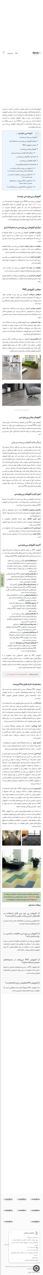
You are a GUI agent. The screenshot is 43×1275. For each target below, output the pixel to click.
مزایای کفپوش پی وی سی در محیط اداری (22, 142)
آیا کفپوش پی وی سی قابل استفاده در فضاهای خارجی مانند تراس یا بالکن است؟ (20, 170)
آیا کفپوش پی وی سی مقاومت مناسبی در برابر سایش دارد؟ (20, 176)
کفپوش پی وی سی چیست (28, 138)
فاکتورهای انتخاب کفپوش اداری (16, 675)
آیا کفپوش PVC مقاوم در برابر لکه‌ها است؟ (19, 188)
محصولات (10, 64)
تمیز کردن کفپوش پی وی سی (26, 157)
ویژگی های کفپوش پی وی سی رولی (22, 153)
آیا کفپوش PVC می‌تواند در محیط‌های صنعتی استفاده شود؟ (20, 182)
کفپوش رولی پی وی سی (28, 150)
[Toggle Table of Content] (36, 134)
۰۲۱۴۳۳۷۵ (31, 897)
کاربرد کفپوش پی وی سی (28, 161)
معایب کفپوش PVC (29, 146)
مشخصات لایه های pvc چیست (26, 165)
